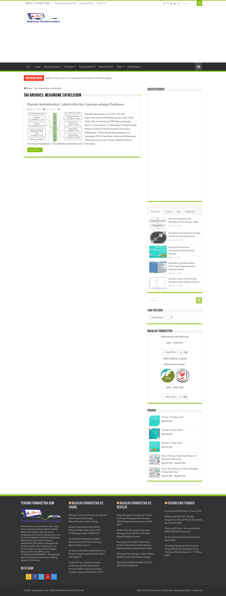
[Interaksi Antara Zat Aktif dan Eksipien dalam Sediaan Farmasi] (158, 283)
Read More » (34, 150)
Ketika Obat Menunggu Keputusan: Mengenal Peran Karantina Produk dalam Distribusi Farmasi (134, 533)
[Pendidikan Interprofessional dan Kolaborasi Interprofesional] (158, 237)
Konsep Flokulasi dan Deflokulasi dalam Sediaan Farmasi (181, 250)
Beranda (28, 66)
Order (119, 66)
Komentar (190, 211)
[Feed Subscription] (139, 95)
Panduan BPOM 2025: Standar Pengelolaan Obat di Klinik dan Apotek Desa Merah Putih (183, 519)
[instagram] (178, 3)
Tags (178, 211)
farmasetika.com (40, 590)
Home (29, 88)
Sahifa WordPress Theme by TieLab (67, 590)
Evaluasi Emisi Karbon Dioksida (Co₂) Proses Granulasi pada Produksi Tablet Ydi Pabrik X (87, 553)
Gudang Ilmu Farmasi (181, 503)
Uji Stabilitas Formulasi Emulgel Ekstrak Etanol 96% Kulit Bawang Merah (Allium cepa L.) (85, 541)
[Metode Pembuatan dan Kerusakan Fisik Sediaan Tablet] (158, 223)
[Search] (199, 3)
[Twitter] (171, 3)
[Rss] (164, 3)
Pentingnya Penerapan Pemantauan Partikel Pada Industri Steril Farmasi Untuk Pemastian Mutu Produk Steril (134, 545)
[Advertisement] (135, 34)
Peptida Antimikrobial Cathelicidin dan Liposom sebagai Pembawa (75, 104)
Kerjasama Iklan (86, 3)
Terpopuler (155, 211)
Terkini (168, 211)
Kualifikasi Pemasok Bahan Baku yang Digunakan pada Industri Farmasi (182, 266)
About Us (141, 590)
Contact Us (101, 3)
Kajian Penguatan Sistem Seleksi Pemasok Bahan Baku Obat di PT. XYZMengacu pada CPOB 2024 (85, 530)
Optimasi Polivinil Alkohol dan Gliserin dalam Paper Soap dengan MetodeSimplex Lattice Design (88, 518)
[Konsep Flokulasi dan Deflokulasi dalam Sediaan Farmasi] (158, 252)
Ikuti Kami (27, 569)
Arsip (37, 66)
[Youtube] (174, 3)
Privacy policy (154, 590)
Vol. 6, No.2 (50, 109)
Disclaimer (168, 590)
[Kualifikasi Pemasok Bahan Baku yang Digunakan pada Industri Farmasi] (158, 267)
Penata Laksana (51, 66)
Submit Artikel (106, 66)
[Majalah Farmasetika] (43, 17)
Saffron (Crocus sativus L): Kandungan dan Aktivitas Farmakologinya (78, 78)
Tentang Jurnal (86, 66)
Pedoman (69, 66)
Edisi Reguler (134, 66)
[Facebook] (168, 3)
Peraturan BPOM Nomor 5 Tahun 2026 (183, 511)
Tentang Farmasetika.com (65, 3)
